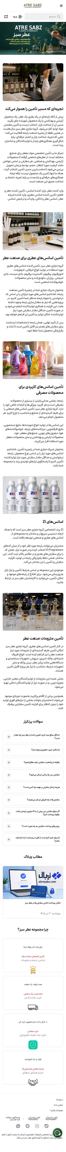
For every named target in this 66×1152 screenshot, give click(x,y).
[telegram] (28, 1126)
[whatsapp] (18, 1126)
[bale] (47, 1126)
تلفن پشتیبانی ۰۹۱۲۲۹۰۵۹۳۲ (51, 1119)
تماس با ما (58, 1105)
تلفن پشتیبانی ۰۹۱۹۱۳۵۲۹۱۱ (34, 1119)
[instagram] (37, 1126)
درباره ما (59, 1099)
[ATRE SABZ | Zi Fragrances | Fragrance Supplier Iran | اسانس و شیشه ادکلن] (32, 5)
